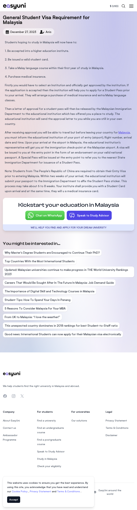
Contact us (9, 427)
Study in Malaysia (47, 458)
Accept (13, 499)
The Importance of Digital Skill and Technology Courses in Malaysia (49, 291)
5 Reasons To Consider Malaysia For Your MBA (35, 308)
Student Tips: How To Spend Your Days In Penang (37, 300)
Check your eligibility (49, 466)
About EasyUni (11, 420)
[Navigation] (131, 6)
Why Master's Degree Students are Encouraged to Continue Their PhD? (52, 252)
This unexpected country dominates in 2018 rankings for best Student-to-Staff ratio (61, 325)
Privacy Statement (41, 491)
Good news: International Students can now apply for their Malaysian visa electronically (63, 334)
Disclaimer (111, 435)
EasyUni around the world (110, 492)
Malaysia (124, 132)
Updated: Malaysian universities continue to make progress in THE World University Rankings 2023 (66, 272)
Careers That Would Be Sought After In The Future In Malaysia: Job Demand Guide (59, 282)
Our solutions (79, 420)
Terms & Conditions (69, 491)
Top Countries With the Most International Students (40, 261)
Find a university (46, 420)
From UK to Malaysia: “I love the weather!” (32, 317)
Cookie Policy (20, 491)
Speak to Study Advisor (93, 215)
